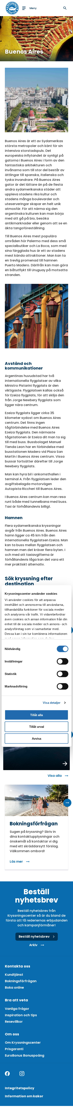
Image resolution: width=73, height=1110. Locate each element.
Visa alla (55, 775)
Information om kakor (24, 1096)
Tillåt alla (36, 714)
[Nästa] (67, 803)
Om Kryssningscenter (23, 1042)
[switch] (62, 661)
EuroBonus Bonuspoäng (24, 1055)
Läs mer (16, 861)
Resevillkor (14, 1021)
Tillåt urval (36, 726)
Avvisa (36, 738)
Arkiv (33, 945)
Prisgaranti (14, 1049)
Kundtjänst (14, 974)
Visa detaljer (51, 702)
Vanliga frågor (17, 1008)
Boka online (14, 987)
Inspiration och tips (21, 1015)
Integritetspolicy (19, 1088)
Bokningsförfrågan (20, 981)
